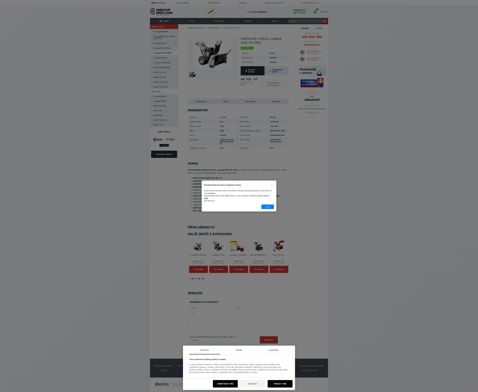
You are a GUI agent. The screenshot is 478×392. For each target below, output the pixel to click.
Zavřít (267, 207)
